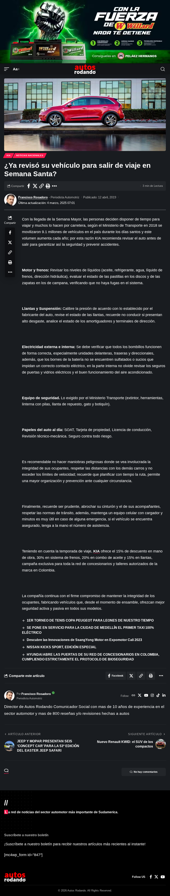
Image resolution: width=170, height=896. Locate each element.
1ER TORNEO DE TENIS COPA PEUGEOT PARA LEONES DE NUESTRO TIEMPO (90, 620)
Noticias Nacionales (29, 155)
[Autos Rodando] (85, 69)
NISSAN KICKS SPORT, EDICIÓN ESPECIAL (61, 647)
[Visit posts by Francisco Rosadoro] (10, 200)
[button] (7, 69)
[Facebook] (151, 877)
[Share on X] (35, 186)
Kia (9, 155)
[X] (139, 695)
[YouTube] (146, 695)
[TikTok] (158, 695)
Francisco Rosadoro (33, 197)
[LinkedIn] (164, 695)
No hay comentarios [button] (146, 771)
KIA (96, 551)
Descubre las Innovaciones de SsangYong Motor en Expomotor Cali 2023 (84, 640)
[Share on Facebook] (29, 186)
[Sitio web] (133, 695)
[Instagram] (152, 695)
